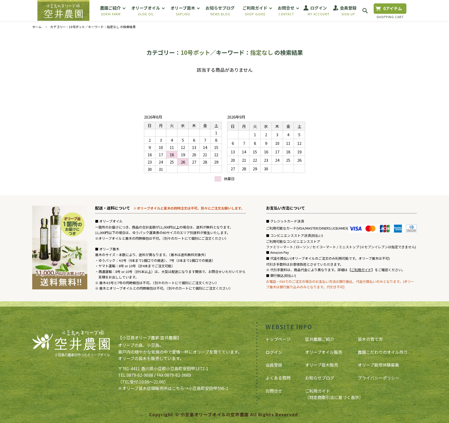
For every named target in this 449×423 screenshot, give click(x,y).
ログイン (274, 352)
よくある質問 (278, 378)
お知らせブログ (319, 378)
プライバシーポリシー (378, 378)
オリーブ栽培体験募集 (378, 365)
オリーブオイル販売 (323, 352)
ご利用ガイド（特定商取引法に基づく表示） (334, 394)
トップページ (278, 339)
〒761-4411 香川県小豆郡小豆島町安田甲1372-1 (163, 368)
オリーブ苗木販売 (321, 365)
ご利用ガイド (361, 269)
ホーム (37, 26)
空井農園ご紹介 (319, 339)
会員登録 (274, 365)
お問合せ (274, 391)
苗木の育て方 (370, 339)
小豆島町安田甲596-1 (208, 388)
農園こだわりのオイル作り (383, 352)
